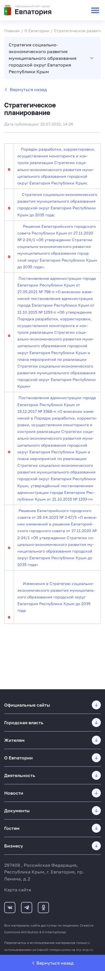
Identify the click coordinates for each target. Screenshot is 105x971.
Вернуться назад (28, 89)
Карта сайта (17, 889)
